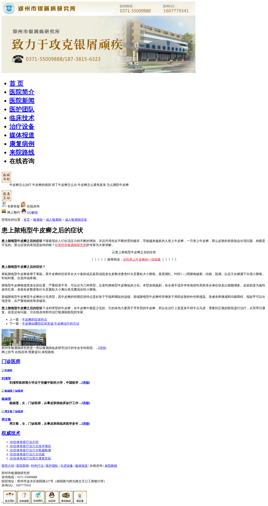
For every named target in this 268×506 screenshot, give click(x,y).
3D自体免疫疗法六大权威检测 (30, 450)
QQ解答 (32, 212)
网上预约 (13, 212)
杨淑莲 (6, 399)
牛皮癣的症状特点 (34, 319)
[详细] (86, 382)
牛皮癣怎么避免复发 (92, 184)
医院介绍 (8, 465)
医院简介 (22, 91)
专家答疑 (13, 206)
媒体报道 (22, 135)
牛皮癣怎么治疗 (20, 184)
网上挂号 (8, 352)
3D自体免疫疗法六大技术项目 (30, 446)
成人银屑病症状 (76, 219)
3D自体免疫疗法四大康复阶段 (30, 458)
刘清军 (6, 378)
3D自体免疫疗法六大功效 (27, 454)
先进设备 (66, 465)
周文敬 (6, 419)
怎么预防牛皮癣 (118, 184)
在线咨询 (22, 160)
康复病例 (22, 143)
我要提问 (34, 352)
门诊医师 (11, 361)
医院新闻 (22, 100)
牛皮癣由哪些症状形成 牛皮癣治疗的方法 (50, 323)
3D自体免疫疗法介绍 (23, 442)
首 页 (16, 83)
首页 (27, 219)
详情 (102, 348)
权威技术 (11, 433)
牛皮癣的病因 (41, 184)
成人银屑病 (54, 219)
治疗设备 (22, 126)
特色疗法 (37, 465)
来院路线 (22, 152)
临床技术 (22, 117)
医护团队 (22, 109)
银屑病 (38, 219)
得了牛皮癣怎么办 (64, 184)
